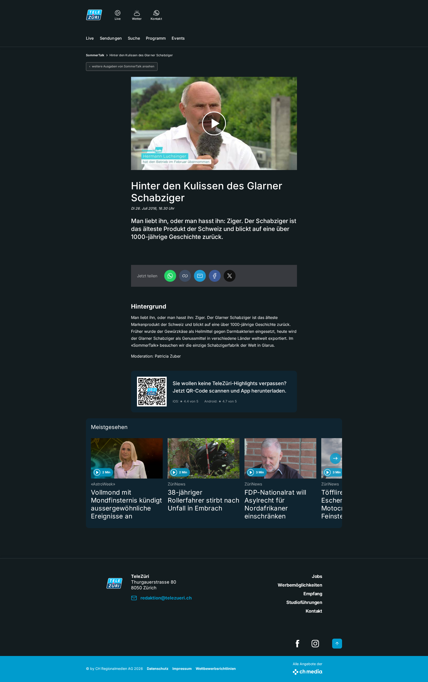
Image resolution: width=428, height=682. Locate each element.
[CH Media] (307, 671)
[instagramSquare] (315, 644)
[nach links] (92, 458)
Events (178, 38)
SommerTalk (95, 55)
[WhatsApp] (170, 276)
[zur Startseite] (94, 15)
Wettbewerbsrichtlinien (216, 668)
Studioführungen (304, 602)
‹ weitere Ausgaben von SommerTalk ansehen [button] (121, 66)
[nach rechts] (335, 458)
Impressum (182, 668)
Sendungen (111, 38)
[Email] (200, 276)
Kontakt (314, 611)
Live (90, 38)
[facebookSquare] (297, 644)
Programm (156, 38)
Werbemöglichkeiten (300, 585)
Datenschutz (157, 668)
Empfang (312, 593)
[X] (230, 276)
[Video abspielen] (214, 123)
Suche (134, 38)
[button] (185, 276)
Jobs (317, 576)
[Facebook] (215, 276)
